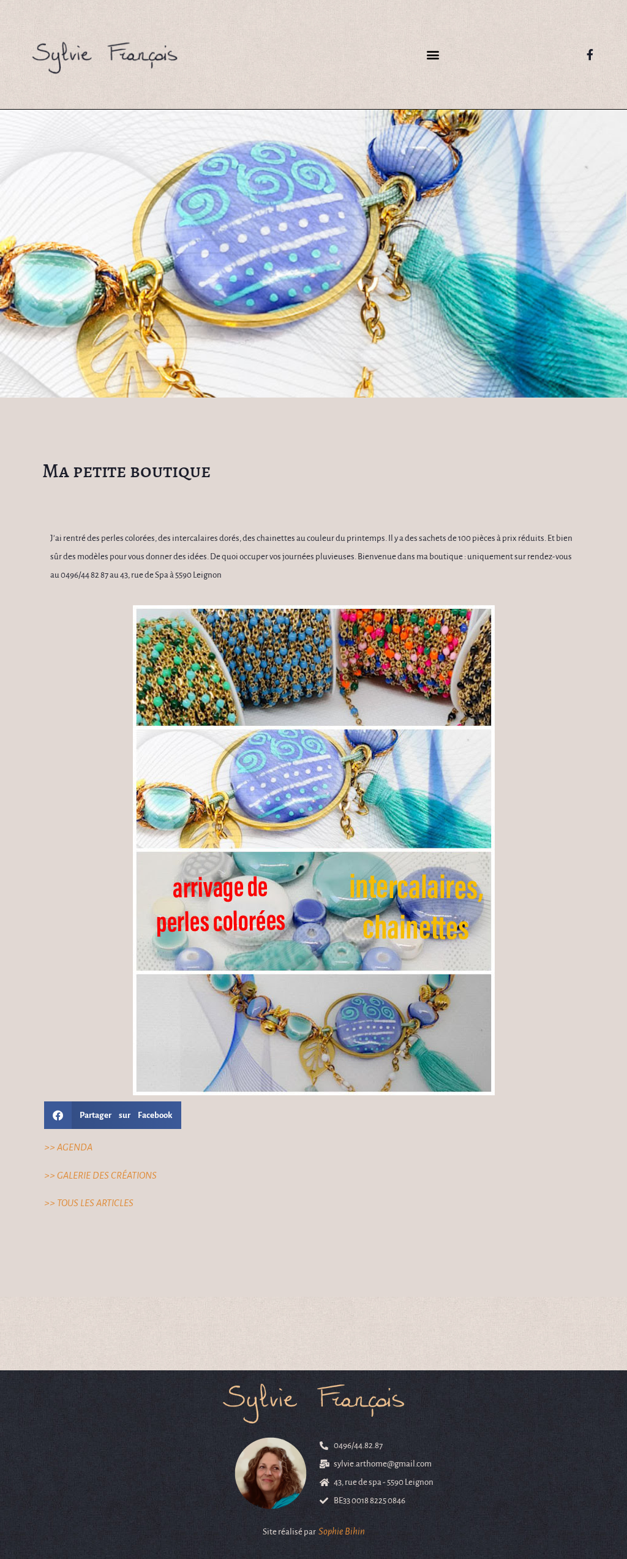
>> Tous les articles (88, 1203)
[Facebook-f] (590, 54)
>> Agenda (68, 1147)
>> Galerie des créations (100, 1175)
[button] (432, 55)
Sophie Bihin (341, 1531)
